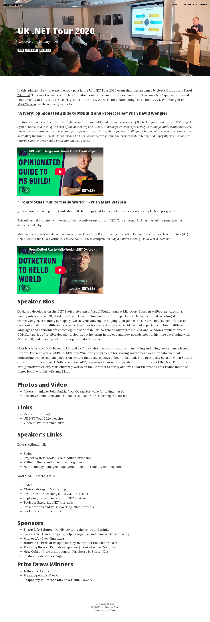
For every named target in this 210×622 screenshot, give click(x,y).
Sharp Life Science (38, 529)
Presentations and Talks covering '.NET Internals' (59, 507)
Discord (160, 4)
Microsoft (31, 538)
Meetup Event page (37, 414)
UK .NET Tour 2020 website (43, 418)
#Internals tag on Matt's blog (45, 489)
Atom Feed (113, 607)
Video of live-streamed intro (44, 423)
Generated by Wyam (105, 610)
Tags (175, 4)
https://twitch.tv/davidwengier (82, 321)
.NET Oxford (11, 4)
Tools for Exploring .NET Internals (48, 502)
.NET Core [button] (32, 50)
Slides (28, 453)
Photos (29, 391)
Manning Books (35, 547)
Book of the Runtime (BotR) (43, 511)
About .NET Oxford (195, 4)
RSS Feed (98, 607)
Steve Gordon (167, 90)
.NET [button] (21, 50)
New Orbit (32, 551)
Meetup (145, 4)
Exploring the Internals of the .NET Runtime (55, 498)
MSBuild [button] (45, 50)
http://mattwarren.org (33, 367)
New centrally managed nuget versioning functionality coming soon (73, 466)
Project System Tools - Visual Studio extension (58, 458)
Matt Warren (26, 104)
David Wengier (169, 100)
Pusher (86, 396)
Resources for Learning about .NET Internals (56, 494)
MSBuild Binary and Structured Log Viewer (55, 462)
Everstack (31, 534)
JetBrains (31, 543)
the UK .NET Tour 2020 (99, 90)
